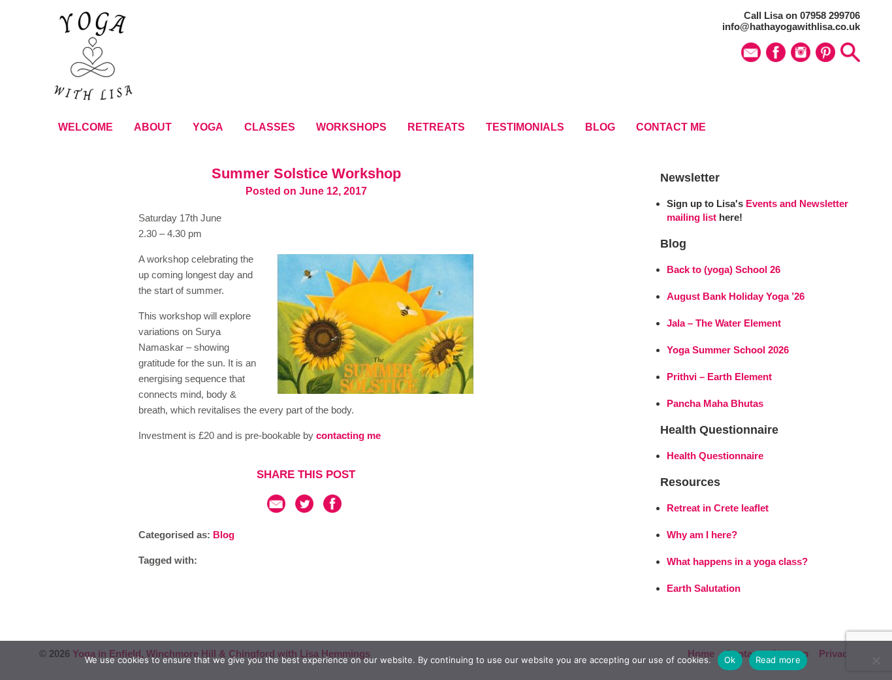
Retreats (436, 127)
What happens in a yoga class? (737, 561)
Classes (269, 127)
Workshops (351, 127)
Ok (730, 660)
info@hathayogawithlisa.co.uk (791, 26)
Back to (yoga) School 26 (723, 269)
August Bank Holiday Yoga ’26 (735, 296)
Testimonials (525, 127)
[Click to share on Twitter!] (304, 509)
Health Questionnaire (715, 455)
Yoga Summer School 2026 (728, 349)
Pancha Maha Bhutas (715, 403)
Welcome (85, 127)
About (153, 127)
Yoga (208, 127)
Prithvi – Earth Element (719, 376)
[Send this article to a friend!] (276, 509)
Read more (778, 660)
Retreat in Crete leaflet (718, 507)
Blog (600, 127)
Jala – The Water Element (724, 323)
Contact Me (671, 127)
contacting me (348, 435)
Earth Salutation (704, 588)
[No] (875, 660)
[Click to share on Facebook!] (332, 509)
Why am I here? (702, 534)
